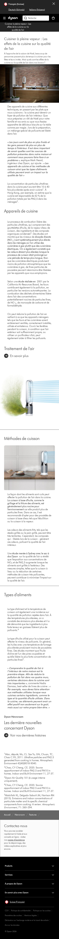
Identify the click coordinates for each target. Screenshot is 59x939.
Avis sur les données (12, 925)
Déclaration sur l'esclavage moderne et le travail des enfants (27, 920)
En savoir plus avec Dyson (16, 892)
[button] (15, 902)
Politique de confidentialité (21, 910)
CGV (6, 910)
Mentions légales (30, 915)
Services (9, 875)
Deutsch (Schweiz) (16, 9)
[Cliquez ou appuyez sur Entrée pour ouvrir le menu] (4, 18)
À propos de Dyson (13, 883)
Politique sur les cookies (42, 910)
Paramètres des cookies (13, 915)
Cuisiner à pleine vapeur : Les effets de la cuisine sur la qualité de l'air (18, 27)
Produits (8, 866)
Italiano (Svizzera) (37, 9)
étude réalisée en (27, 281)
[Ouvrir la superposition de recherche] (36, 18)
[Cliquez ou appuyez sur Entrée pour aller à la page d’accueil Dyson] (13, 19)
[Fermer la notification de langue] (53, 6)
